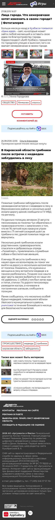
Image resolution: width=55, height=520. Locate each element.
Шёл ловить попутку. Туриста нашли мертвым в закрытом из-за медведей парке (32, 362)
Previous (4, 75)
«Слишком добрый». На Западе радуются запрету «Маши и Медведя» (31, 389)
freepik (4, 198)
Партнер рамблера (26, 506)
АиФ (6, 96)
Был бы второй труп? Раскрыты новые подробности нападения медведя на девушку (30, 372)
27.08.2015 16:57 (8, 11)
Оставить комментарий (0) (27, 115)
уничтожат (7, 305)
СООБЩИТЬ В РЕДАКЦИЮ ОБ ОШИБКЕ (23, 425)
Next (49, 75)
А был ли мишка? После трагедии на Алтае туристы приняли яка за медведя (32, 380)
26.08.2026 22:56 (9, 141)
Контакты (8, 410)
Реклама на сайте (28, 410)
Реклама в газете (12, 414)
